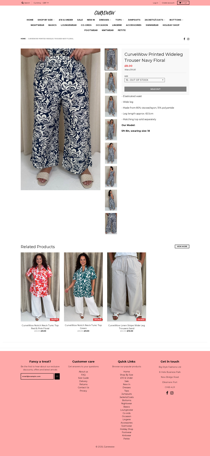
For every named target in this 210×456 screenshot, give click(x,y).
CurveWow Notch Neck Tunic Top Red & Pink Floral (40, 327)
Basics (52, 25)
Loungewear (69, 25)
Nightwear (37, 25)
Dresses (104, 20)
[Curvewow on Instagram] (188, 39)
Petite (122, 30)
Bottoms (175, 20)
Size (126, 76)
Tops (118, 20)
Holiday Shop (171, 25)
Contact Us (83, 387)
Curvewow (109, 446)
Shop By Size (45, 20)
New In (91, 20)
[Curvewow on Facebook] (184, 39)
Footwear (91, 30)
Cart (184, 3)
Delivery (83, 381)
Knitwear (108, 30)
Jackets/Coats (154, 20)
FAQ (83, 375)
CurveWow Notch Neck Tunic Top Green (83, 327)
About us (83, 371)
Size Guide (83, 378)
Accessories (133, 25)
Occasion (102, 25)
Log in (155, 3)
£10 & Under (66, 20)
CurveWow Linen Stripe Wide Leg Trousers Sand (126, 327)
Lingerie (117, 25)
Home (30, 20)
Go (57, 376)
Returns (83, 384)
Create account (168, 3)
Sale (80, 20)
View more (182, 246)
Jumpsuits (134, 20)
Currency (37, 3)
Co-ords (86, 25)
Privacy (83, 391)
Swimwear (152, 25)
